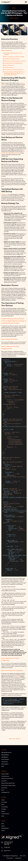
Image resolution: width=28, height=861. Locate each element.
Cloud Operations (5, 759)
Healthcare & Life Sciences (7, 778)
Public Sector (4, 787)
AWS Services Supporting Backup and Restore (15, 61)
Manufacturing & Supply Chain (7, 783)
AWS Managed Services (6, 752)
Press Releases (4, 807)
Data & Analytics (4, 764)
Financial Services (5, 776)
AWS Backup (4, 194)
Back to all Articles (14, 738)
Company (3, 821)
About (2, 823)
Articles (3, 800)
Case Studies (4, 802)
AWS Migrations (4, 757)
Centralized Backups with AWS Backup (13, 63)
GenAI (2, 766)
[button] (25, 2)
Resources (3, 797)
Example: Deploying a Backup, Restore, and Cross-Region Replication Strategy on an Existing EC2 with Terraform (14, 73)
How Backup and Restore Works (11, 59)
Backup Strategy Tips (9, 65)
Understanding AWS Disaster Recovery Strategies (13, 53)
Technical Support (5, 813)
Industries (4, 771)
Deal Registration (5, 828)
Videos (2, 816)
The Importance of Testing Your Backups (13, 69)
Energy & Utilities (5, 774)
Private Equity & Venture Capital (8, 785)
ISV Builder (3, 809)
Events (2, 804)
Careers (3, 826)
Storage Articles (14, 18)
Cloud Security (4, 761)
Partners (3, 811)
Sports (2, 790)
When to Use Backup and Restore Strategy (14, 56)
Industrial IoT (4, 781)
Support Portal (7, 850)
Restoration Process (9, 67)
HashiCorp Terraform (15, 153)
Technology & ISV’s (5, 792)
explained (17, 676)
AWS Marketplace (5, 754)
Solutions (3, 749)
